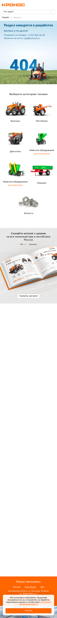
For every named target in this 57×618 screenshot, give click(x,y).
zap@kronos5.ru (32, 38)
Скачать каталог (28, 296)
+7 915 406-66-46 (36, 35)
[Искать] (53, 12)
